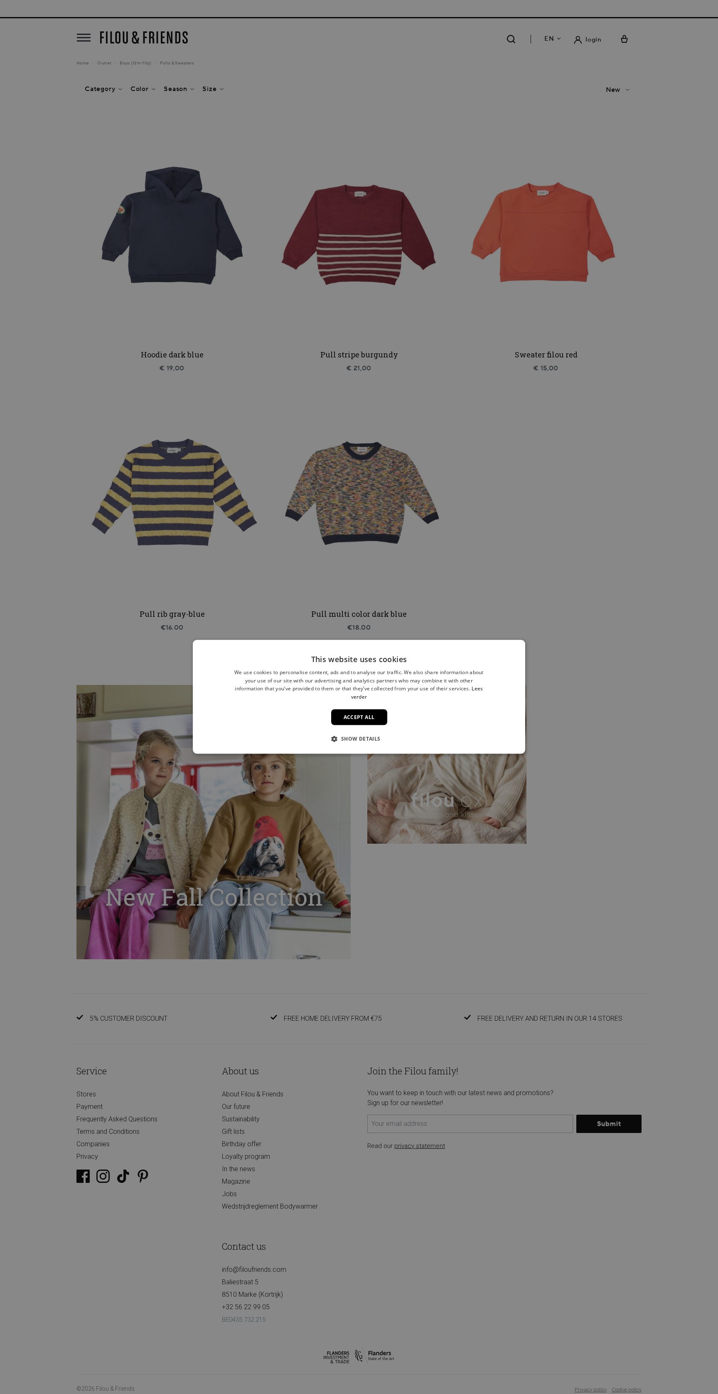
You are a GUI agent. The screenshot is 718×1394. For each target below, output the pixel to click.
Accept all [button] (359, 717)
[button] (358, 739)
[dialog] (359, 697)
